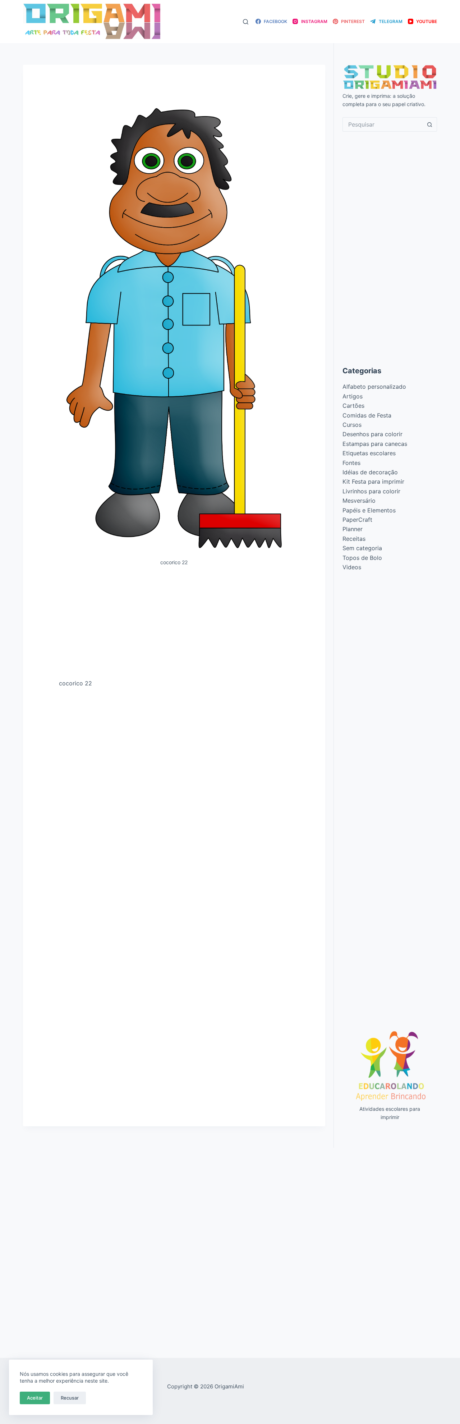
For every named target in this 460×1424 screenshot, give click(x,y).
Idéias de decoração (370, 472)
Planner (352, 529)
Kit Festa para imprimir (373, 481)
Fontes (351, 462)
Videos (351, 567)
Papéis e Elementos (369, 510)
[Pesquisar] (245, 21)
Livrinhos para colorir (371, 491)
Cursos (352, 424)
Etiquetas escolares (369, 453)
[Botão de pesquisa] (430, 124)
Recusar (70, 1398)
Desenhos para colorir (372, 434)
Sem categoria (362, 548)
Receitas (353, 538)
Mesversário (359, 500)
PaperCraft (357, 519)
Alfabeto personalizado (374, 386)
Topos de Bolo (362, 557)
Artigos (352, 396)
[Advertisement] (174, 625)
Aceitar (35, 1398)
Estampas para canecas (374, 443)
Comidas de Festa (366, 415)
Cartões (353, 405)
